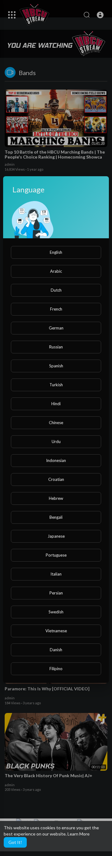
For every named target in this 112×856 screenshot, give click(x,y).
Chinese (56, 422)
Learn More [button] (79, 833)
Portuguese (56, 555)
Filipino (56, 668)
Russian (56, 346)
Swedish (56, 611)
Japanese (56, 536)
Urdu (56, 441)
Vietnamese (56, 630)
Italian (56, 573)
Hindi (56, 403)
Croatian (56, 479)
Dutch (56, 290)
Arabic (56, 271)
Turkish (56, 384)
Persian (56, 592)
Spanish (56, 365)
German (56, 327)
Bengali (56, 517)
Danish (56, 649)
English (56, 252)
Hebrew (56, 498)
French (56, 309)
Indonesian (56, 460)
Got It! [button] (15, 842)
